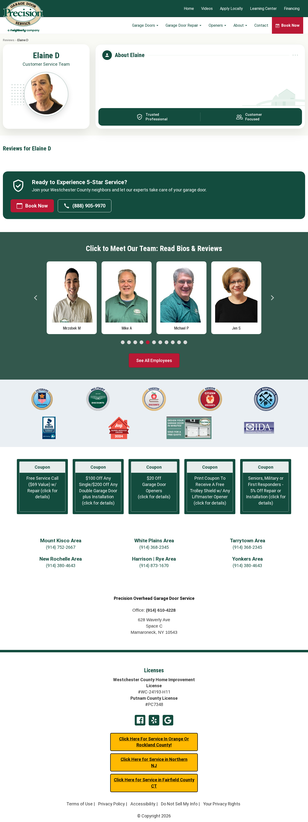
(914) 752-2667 (60, 547)
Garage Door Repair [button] (182, 25)
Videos (207, 8)
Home (189, 8)
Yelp (154, 720)
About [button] (239, 25)
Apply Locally (231, 8)
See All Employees (154, 360)
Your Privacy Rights (221, 803)
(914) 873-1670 (154, 565)
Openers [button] (216, 25)
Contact (261, 25)
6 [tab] (154, 342)
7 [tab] (160, 342)
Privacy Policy (111, 803)
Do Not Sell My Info (179, 803)
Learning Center (263, 8)
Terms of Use (79, 803)
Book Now (36, 206)
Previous (36, 298)
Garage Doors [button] (144, 25)
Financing (292, 8)
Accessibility (142, 803)
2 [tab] (129, 342)
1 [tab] (122, 342)
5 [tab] (147, 342)
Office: (154, 610)
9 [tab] (172, 342)
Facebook (140, 720)
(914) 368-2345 (154, 547)
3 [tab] (135, 342)
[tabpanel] (71, 296)
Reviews (8, 40)
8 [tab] (166, 342)
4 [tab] (141, 342)
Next (272, 298)
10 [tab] (179, 342)
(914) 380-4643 (60, 565)
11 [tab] (185, 342)
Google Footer (168, 720)
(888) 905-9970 (88, 206)
